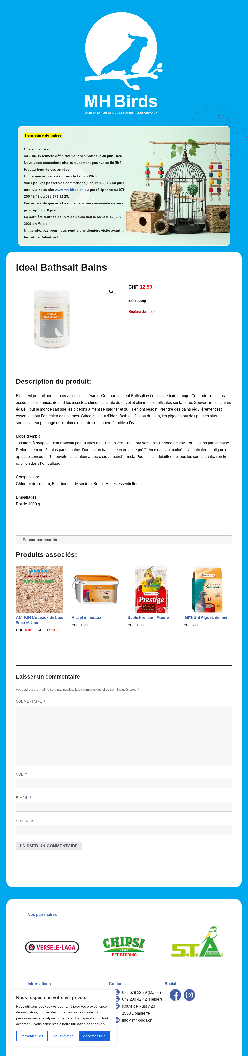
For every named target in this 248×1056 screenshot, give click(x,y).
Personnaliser (32, 1036)
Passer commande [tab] (40, 540)
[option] (52, 947)
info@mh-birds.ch (137, 1020)
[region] (63, 1018)
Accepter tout (94, 1036)
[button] (111, 291)
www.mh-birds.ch (69, 190)
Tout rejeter (63, 1036)
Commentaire (31, 701)
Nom (21, 774)
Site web (24, 821)
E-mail (23, 798)
